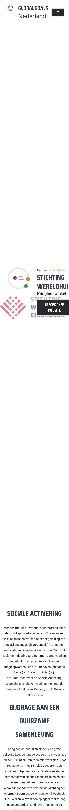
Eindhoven (59, 270)
